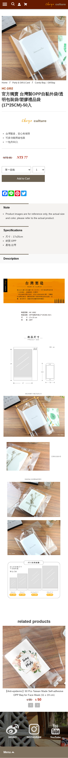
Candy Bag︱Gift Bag (45, 82)
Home (4, 82)
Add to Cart (23, 178)
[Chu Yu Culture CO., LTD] (55, 4)
